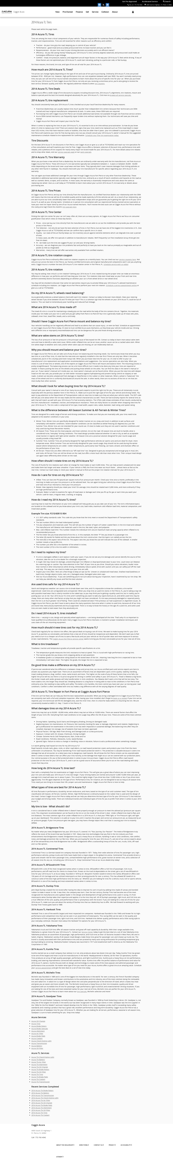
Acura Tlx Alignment (39, 1064)
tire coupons (100, 83)
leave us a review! (120, 698)
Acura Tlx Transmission (40, 1082)
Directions (83, 1145)
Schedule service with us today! (116, 264)
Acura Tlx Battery (38, 1060)
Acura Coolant (36, 1038)
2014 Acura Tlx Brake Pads (41, 1105)
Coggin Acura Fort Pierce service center (68, 639)
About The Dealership (64, 1145)
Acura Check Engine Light (41, 1041)
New (57, 12)
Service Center (87, 932)
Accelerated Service (150, 1)
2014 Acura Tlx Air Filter (40, 1100)
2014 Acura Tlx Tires (39, 1113)
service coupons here (127, 259)
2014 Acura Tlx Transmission (42, 1095)
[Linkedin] (107, 5)
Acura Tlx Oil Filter (38, 1072)
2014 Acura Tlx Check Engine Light (44, 1098)
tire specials (82, 991)
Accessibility (126, 1145)
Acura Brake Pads (38, 1036)
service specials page (66, 152)
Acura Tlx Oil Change (39, 1067)
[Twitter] (103, 5)
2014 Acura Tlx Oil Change (41, 1103)
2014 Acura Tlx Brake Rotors (42, 1090)
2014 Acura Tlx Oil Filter (40, 1110)
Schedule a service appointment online (121, 285)
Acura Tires (35, 1024)
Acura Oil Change (38, 1021)
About (115, 12)
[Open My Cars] (132, 12)
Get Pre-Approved (129, 1)
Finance (79, 12)
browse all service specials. (120, 95)
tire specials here (69, 207)
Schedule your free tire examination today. (102, 135)
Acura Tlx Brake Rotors (40, 1069)
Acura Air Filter (37, 1033)
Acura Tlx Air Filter (38, 1062)
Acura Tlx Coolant (38, 1079)
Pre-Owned (68, 12)
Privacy (112, 1145)
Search (168, 1)
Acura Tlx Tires (37, 1074)
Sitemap (59, 1157)
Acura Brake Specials (39, 1028)
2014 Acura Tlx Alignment (41, 1108)
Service (95, 12)
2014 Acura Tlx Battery (40, 1093)
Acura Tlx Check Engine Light (42, 1057)
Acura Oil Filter (37, 1048)
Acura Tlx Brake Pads (39, 1077)
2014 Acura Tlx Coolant (40, 1115)
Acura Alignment (38, 1031)
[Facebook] (99, 5)
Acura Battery (36, 1046)
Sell (87, 12)
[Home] (6, 12)
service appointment (43, 968)
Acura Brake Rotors (38, 1026)
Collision (105, 12)
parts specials (85, 152)
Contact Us (98, 1145)
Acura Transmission (39, 1043)
